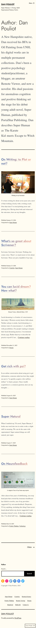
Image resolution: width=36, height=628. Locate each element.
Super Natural (10, 416)
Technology (22, 526)
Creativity (11, 268)
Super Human (13, 222)
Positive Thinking (14, 526)
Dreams (11, 347)
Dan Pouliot (7, 4)
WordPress (17, 618)
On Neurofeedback (14, 463)
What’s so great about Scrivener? (16, 243)
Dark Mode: (29, 625)
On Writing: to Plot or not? (16, 161)
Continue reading (24, 337)
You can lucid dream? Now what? (16, 288)
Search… (4, 569)
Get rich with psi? (13, 366)
